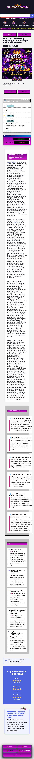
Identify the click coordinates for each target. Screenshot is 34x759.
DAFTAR (24, 34)
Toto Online (16, 222)
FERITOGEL (11, 162)
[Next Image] (30, 64)
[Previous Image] (3, 64)
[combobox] (15, 15)
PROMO (11, 747)
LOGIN (10, 34)
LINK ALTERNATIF (25, 751)
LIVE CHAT (18, 754)
